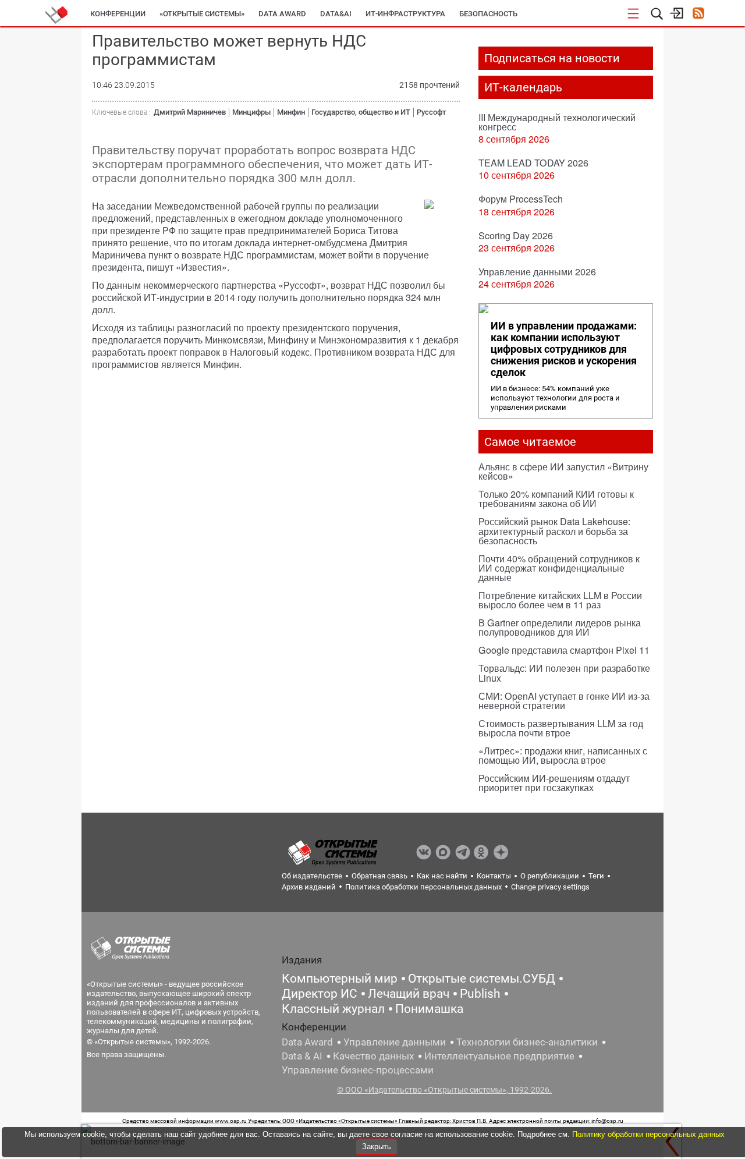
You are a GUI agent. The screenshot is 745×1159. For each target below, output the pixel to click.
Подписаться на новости (552, 58)
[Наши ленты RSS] (698, 14)
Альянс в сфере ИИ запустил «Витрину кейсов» (563, 471)
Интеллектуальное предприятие (499, 1056)
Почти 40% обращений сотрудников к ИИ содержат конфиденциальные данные (559, 568)
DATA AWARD (282, 13)
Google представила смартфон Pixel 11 (564, 650)
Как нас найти (442, 875)
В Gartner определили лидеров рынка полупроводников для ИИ (559, 627)
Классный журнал (333, 1009)
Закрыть (376, 1146)
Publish (480, 994)
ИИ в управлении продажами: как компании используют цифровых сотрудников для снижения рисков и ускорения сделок (564, 349)
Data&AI (336, 13)
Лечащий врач (408, 994)
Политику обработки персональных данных (648, 1134)
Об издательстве (312, 875)
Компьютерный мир (340, 979)
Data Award (307, 1042)
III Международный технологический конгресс (557, 122)
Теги (596, 875)
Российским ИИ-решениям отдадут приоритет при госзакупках (554, 782)
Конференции (118, 13)
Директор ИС (319, 994)
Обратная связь (379, 875)
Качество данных (373, 1056)
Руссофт (431, 112)
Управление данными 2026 (537, 271)
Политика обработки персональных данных (423, 886)
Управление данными (394, 1042)
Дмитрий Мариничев (190, 112)
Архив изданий (309, 886)
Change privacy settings (550, 886)
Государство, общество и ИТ (360, 112)
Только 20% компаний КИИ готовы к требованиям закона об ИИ (556, 498)
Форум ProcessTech (520, 198)
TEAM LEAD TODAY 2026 (533, 162)
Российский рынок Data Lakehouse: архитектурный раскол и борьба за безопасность (554, 531)
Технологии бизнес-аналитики (527, 1042)
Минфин (291, 112)
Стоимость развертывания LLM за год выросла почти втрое (560, 728)
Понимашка (429, 1009)
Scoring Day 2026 (515, 235)
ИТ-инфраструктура (405, 13)
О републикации (549, 875)
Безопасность (488, 13)
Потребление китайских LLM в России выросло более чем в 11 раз (560, 600)
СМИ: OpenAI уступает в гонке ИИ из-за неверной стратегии (564, 700)
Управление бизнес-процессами (358, 1070)
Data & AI (302, 1056)
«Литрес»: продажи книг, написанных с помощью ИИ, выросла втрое (562, 755)
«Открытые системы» (201, 13)
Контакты (494, 875)
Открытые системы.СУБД (481, 979)
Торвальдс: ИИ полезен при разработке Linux (564, 672)
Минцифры (251, 112)
